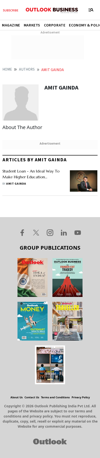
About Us (16, 397)
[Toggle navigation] (91, 10)
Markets (32, 25)
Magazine (11, 25)
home (7, 69)
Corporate (54, 25)
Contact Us (32, 397)
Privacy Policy (81, 397)
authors (27, 69)
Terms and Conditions (55, 397)
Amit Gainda (16, 184)
